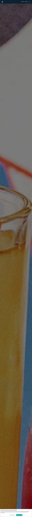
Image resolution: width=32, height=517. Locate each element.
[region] (16, 513)
